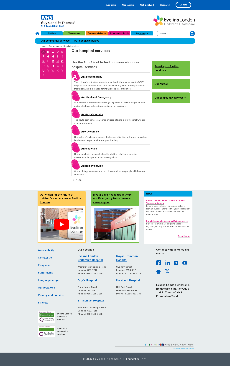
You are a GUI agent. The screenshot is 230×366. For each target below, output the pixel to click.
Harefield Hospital (128, 280)
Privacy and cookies (51, 295)
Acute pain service (92, 114)
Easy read (44, 265)
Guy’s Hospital (87, 280)
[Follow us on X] (167, 271)
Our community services (55, 40)
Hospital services (71, 46)
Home (38, 33)
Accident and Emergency (96, 97)
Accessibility (46, 250)
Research (165, 5)
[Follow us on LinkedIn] (167, 262)
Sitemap (43, 302)
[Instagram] (176, 262)
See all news (184, 236)
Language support (49, 280)
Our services (142, 33)
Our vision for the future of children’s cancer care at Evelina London (60, 198)
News (149, 193)
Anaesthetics (89, 148)
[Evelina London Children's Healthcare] (174, 20)
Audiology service (92, 165)
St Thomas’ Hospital (91, 300)
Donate (183, 4)
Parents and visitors (97, 33)
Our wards (161, 84)
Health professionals (119, 33)
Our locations (46, 287)
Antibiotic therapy (91, 76)
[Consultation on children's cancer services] (62, 224)
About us (111, 5)
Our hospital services (86, 40)
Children (52, 33)
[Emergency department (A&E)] (115, 224)
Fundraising (45, 272)
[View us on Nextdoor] (158, 271)
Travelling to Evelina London (167, 68)
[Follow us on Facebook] (158, 262)
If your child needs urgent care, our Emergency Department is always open (112, 198)
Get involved (147, 5)
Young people (74, 33)
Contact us (128, 5)
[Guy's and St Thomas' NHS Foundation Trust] (56, 20)
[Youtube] (184, 262)
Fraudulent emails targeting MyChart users (167, 221)
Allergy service (90, 131)
